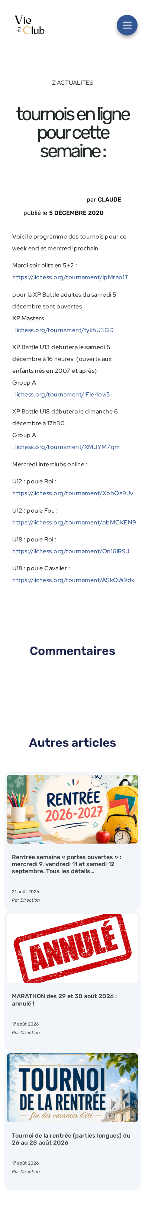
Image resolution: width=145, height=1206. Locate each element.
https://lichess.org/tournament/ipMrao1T (70, 277)
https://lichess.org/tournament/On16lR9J (71, 551)
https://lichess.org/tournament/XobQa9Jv (72, 493)
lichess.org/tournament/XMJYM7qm (67, 447)
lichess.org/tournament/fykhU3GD (64, 330)
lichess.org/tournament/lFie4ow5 (62, 394)
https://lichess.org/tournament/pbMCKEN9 (74, 522)
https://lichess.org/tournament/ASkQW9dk (73, 580)
